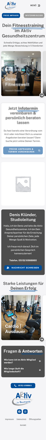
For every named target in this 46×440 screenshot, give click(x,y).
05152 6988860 (28, 260)
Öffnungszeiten (35, 419)
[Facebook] (19, 411)
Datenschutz (21, 419)
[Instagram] (25, 411)
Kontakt (23, 425)
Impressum (9, 419)
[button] (41, 95)
